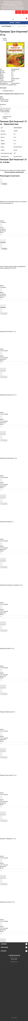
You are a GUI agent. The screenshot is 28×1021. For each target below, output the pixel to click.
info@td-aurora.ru (14, 961)
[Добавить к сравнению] (1, 181)
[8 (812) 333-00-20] (2, 19)
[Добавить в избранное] (1, 179)
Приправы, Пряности (21, 26)
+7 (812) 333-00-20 (4, 111)
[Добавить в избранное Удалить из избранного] (13, 114)
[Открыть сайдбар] (1, 11)
